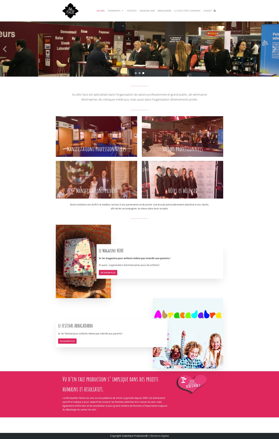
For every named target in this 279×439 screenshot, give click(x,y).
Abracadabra (164, 10)
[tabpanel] (139, 49)
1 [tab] (135, 72)
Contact (207, 10)
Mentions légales (159, 435)
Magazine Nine (147, 10)
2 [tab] (139, 72)
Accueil (101, 10)
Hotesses (132, 10)
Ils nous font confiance (187, 10)
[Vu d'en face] (70, 11)
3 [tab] (143, 72)
